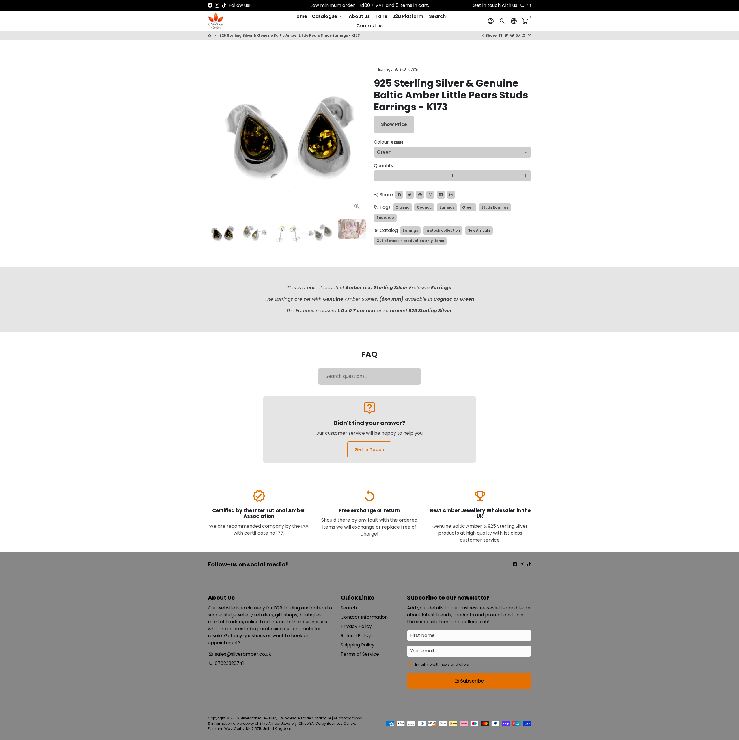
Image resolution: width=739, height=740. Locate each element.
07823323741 (226, 663)
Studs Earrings (494, 207)
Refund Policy (356, 635)
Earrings (383, 69)
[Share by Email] (529, 35)
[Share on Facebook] (500, 35)
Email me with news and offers (442, 664)
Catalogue (327, 16)
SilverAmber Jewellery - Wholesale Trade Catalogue (285, 718)
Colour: (388, 142)
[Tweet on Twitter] (506, 35)
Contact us (369, 25)
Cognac (424, 207)
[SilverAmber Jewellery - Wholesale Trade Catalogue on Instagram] (217, 5)
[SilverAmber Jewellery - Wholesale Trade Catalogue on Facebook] (210, 5)
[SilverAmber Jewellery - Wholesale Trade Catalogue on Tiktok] (224, 5)
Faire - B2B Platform (399, 16)
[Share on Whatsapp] (518, 35)
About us (359, 16)
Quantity (383, 165)
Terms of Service (360, 654)
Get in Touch (369, 449)
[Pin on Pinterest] (512, 35)
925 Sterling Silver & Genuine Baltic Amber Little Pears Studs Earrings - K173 (289, 35)
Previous (215, 136)
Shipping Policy (357, 645)
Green (468, 207)
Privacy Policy (356, 626)
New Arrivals (478, 230)
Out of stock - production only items (410, 240)
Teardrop (385, 217)
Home (300, 16)
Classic (402, 207)
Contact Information (364, 617)
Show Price (394, 124)
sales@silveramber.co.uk (239, 654)
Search (437, 16)
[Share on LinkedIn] (523, 35)
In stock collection (443, 230)
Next (357, 136)
